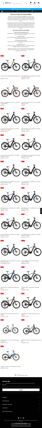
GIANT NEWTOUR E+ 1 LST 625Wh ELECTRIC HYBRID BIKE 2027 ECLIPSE (31, 209)
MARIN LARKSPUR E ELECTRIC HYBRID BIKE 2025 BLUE (10, 366)
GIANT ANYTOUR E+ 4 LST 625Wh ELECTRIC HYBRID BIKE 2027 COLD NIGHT (30, 129)
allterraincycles (20, 423)
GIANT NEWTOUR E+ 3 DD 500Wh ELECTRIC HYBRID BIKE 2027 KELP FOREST (30, 77)
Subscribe (21, 389)
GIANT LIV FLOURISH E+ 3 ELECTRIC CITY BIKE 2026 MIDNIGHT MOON (30, 103)
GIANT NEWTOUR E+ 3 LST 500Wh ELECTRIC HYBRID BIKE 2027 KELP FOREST (10, 261)
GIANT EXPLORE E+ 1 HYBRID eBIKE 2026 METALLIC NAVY (10, 288)
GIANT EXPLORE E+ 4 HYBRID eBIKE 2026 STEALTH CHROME (30, 314)
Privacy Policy (4, 384)
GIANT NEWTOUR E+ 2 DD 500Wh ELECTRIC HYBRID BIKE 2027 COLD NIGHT (10, 235)
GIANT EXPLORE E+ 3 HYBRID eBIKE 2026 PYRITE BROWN (9, 314)
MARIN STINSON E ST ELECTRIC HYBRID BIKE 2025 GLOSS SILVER (10, 341)
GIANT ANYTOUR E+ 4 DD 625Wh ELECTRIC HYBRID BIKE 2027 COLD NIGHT (10, 156)
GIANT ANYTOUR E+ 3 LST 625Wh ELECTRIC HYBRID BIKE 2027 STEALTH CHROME (10, 182)
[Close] (28, 424)
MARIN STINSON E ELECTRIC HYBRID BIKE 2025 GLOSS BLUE (31, 341)
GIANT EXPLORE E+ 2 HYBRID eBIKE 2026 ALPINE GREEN (30, 288)
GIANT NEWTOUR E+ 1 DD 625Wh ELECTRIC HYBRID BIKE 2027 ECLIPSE (10, 209)
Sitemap (25, 423)
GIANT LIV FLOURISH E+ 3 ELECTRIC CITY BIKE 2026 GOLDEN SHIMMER (10, 103)
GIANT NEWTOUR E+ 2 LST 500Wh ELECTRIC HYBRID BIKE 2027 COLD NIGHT (31, 235)
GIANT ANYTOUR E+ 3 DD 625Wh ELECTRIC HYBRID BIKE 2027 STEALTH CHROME (30, 156)
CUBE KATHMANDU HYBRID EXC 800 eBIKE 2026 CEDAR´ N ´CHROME (30, 261)
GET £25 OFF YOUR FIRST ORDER (20, 424)
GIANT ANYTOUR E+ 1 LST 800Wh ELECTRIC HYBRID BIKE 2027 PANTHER (30, 182)
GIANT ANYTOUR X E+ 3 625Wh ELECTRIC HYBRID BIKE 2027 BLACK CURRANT (10, 129)
